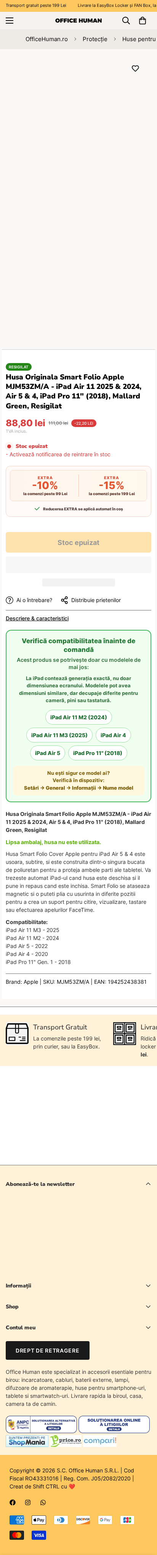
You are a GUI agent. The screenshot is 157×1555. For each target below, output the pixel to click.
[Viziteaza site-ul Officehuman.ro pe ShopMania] (27, 1445)
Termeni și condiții (84, 1268)
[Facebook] (13, 1502)
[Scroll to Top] (143, 1514)
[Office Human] (78, 20)
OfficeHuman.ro (47, 39)
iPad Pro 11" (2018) (97, 753)
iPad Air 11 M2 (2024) (78, 717)
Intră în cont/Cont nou (33, 1341)
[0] (142, 20)
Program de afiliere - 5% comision (47, 1393)
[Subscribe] (142, 1249)
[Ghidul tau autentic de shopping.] (100, 1445)
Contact (16, 1367)
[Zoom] (131, 175)
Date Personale (24, 1354)
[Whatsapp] (43, 1502)
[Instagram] (28, 1502)
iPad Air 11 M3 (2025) (59, 735)
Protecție (95, 39)
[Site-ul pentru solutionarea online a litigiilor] (114, 1431)
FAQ (11, 1380)
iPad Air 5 (47, 753)
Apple (31, 981)
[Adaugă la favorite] (135, 68)
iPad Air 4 (113, 735)
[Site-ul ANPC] (42, 1431)
